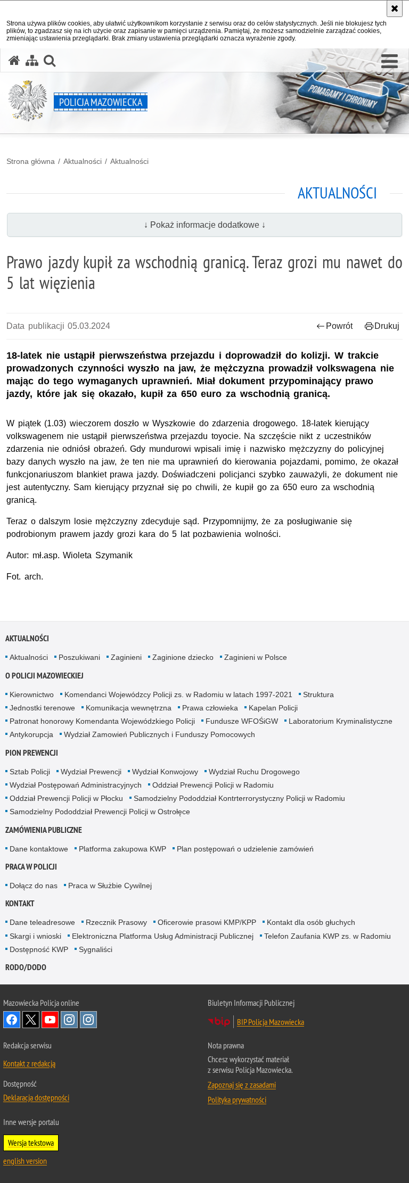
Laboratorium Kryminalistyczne (340, 721)
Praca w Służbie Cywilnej (110, 885)
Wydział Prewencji (91, 771)
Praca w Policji (31, 866)
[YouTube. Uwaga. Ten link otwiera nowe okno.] (50, 1019)
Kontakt (20, 903)
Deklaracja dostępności (36, 1097)
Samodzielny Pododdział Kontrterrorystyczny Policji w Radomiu (239, 798)
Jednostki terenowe (42, 708)
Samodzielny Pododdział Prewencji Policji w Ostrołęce (100, 811)
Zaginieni (126, 657)
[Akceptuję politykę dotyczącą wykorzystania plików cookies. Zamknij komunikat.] (395, 8)
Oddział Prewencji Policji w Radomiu (213, 785)
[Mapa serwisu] (32, 60)
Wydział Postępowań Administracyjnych (76, 785)
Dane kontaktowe (39, 849)
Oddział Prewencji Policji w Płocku (66, 798)
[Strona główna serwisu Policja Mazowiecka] (14, 60)
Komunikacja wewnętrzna (128, 708)
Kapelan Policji (273, 708)
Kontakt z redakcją (29, 1063)
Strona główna (30, 161)
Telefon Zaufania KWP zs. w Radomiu (327, 936)
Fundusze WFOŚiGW (242, 721)
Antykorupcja (31, 734)
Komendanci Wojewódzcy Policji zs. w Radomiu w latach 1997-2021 (178, 694)
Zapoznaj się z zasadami (242, 1084)
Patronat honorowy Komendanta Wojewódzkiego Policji (102, 721)
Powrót (339, 325)
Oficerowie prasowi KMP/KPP (207, 922)
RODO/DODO (25, 967)
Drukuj (386, 325)
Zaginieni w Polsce (255, 657)
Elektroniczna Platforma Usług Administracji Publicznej (162, 936)
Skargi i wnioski (35, 936)
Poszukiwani (79, 657)
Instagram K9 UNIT (69, 1019)
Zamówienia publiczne (43, 829)
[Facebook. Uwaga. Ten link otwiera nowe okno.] (11, 1019)
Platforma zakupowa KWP (122, 849)
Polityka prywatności (237, 1099)
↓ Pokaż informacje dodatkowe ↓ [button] (205, 224)
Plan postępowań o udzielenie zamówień (245, 849)
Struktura (318, 694)
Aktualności (82, 161)
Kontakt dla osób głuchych (311, 922)
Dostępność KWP (39, 949)
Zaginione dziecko (183, 657)
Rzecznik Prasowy (116, 922)
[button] (389, 62)
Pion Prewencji (31, 752)
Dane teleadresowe (42, 922)
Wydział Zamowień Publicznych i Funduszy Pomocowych (159, 734)
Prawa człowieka (210, 708)
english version (25, 1160)
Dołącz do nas (34, 885)
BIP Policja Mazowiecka (270, 1021)
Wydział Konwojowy (165, 771)
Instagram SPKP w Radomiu (88, 1019)
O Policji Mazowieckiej (44, 675)
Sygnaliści (95, 949)
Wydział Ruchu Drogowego (254, 771)
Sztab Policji (30, 771)
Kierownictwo (32, 694)
